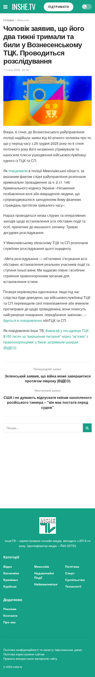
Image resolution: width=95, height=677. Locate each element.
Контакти (10, 615)
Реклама (9, 609)
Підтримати (58, 7)
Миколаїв (23, 20)
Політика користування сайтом (23, 654)
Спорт (70, 573)
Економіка (11, 573)
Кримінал (10, 579)
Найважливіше (45, 584)
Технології (73, 586)
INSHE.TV (24, 6)
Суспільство (75, 579)
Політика (72, 566)
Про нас (9, 622)
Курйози (10, 586)
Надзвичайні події (44, 575)
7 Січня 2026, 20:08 (16, 70)
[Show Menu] (5, 6)
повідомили (18, 170)
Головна (8, 20)
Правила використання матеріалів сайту (30, 658)
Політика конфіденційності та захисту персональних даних (42, 650)
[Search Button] (87, 427)
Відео (7, 566)
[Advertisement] (47, 466)
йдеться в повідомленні (22, 320)
